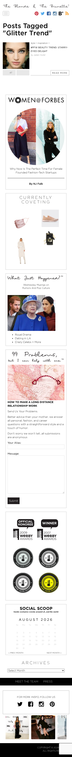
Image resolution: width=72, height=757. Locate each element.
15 (55, 636)
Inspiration (42, 43)
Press (48, 681)
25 (30, 644)
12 (36, 636)
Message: (13, 453)
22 (55, 640)
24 (23, 644)
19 (36, 640)
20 (43, 640)
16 (17, 640)
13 (43, 636)
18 (30, 640)
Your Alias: (14, 442)
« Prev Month (15, 653)
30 (17, 648)
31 (24, 648)
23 (17, 644)
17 (24, 640)
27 (43, 644)
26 (36, 644)
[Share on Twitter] (22, 72)
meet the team (26, 681)
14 (49, 636)
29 (55, 644)
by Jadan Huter (38, 55)
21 (49, 640)
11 (30, 636)
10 (24, 636)
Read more (60, 73)
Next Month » (54, 653)
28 (49, 644)
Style (33, 43)
